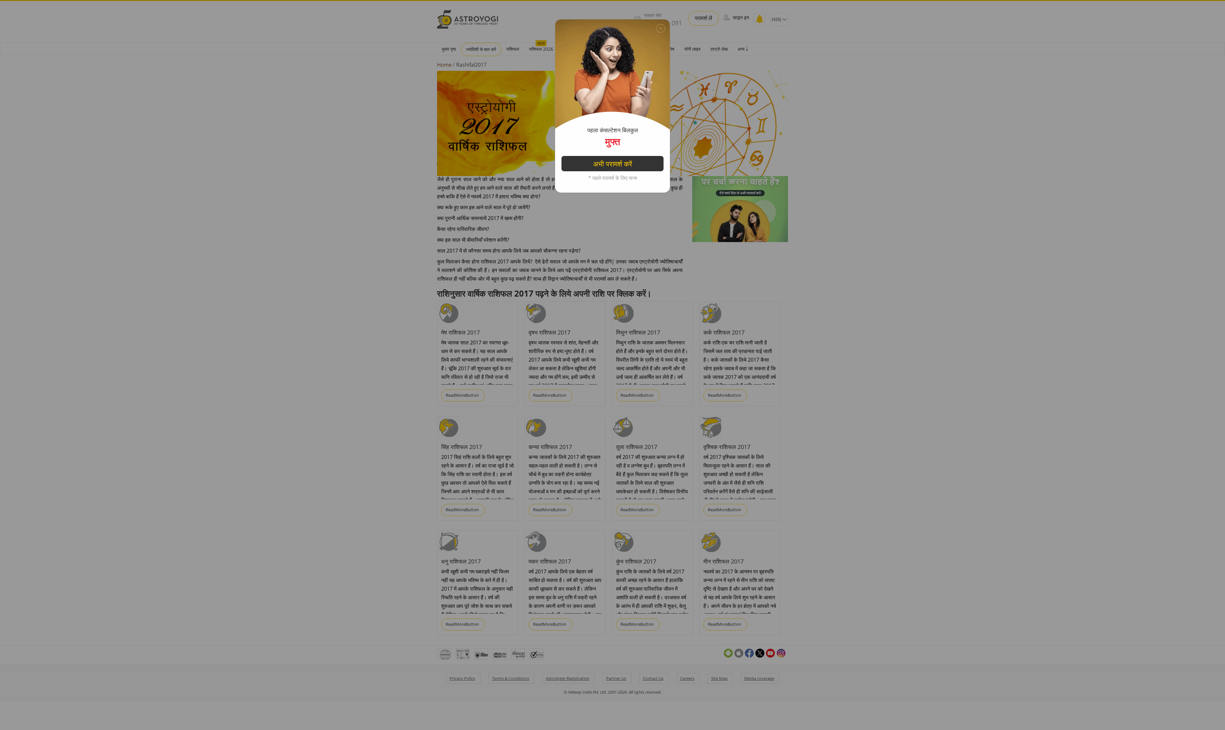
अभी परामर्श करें (612, 163)
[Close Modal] (660, 28)
